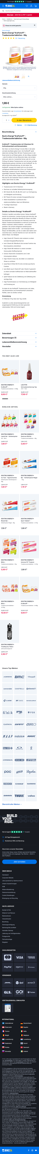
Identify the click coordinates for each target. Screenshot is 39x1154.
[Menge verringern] (4, 120)
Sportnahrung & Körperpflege (21, 19)
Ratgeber (5, 942)
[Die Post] (31, 982)
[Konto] (31, 6)
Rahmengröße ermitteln (9, 927)
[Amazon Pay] (19, 967)
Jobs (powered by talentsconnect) (12, 880)
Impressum (5, 875)
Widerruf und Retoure (8, 913)
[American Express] (31, 957)
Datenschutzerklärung (8, 892)
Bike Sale (10, 15)
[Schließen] (34, 25)
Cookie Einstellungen (8, 895)
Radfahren (9, 19)
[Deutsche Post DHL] (7, 982)
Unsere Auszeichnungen (9, 883)
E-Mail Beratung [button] (32, 125)
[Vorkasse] (31, 967)
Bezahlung (5, 921)
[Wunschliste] (27, 6)
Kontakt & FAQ (6, 910)
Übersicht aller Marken (11, 804)
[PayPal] (7, 967)
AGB (3, 886)
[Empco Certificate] (7, 1007)
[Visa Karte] (19, 957)
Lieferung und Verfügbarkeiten (11, 933)
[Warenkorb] (36, 6)
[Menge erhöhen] (9, 120)
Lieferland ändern (18, 1075)
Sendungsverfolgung (8, 924)
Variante (4, 84)
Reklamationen (6, 916)
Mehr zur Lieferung (21, 1106)
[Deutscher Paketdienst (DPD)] (19, 982)
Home (3, 19)
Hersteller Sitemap (7, 930)
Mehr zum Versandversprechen (17, 1119)
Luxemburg (5, 113)
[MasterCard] (7, 957)
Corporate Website (7, 878)
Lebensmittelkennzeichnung (11, 80)
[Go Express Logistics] (19, 992)
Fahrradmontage (7, 939)
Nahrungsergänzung (9, 20)
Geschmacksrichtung (9, 93)
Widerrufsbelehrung (8, 889)
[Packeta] (31, 992)
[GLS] (7, 992)
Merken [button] (19, 125)
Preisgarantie (6, 936)
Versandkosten (6, 919)
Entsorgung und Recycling (10, 898)
